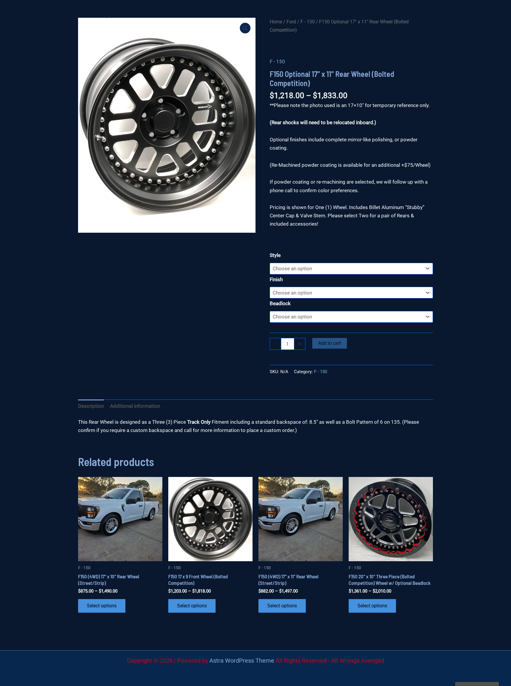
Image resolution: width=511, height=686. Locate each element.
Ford (291, 22)
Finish (276, 279)
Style (275, 255)
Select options (102, 606)
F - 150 (307, 22)
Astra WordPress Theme (241, 660)
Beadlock (280, 303)
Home (276, 22)
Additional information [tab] (135, 406)
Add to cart (329, 343)
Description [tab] (91, 406)
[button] (245, 28)
